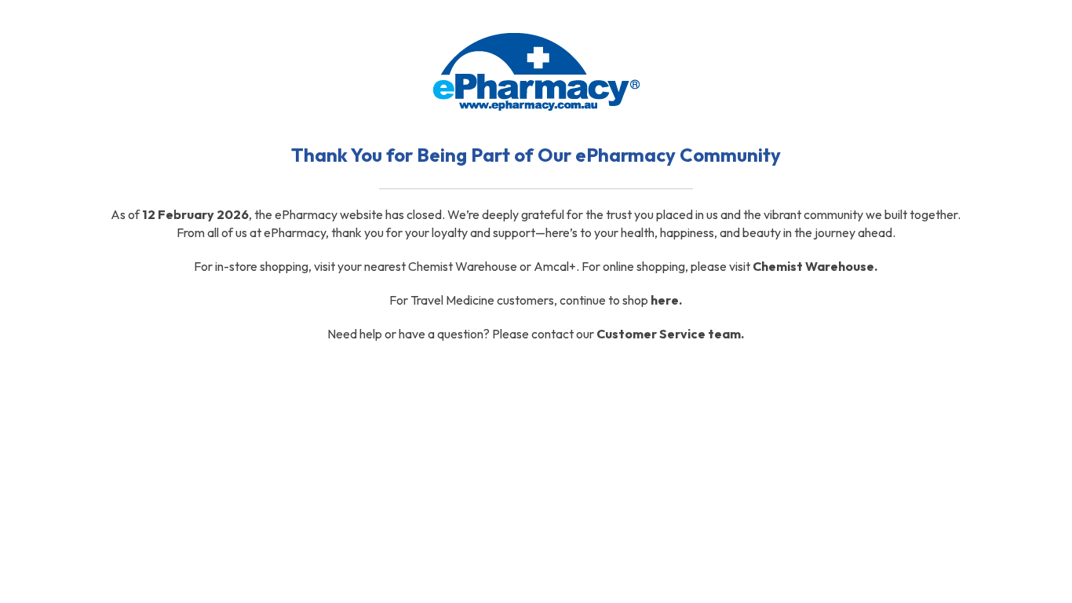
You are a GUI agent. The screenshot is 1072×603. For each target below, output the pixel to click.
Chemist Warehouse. (815, 266)
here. (666, 300)
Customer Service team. (670, 334)
